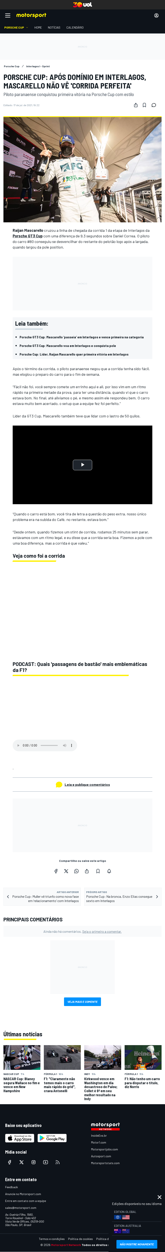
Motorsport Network (66, 1245)
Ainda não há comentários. (82, 931)
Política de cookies (80, 1239)
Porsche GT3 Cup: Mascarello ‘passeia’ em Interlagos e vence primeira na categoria (82, 337)
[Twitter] (66, 871)
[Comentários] (155, 105)
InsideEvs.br (99, 1135)
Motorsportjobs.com (104, 1149)
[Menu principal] (7, 15)
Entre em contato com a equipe (25, 1201)
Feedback (11, 1187)
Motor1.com (98, 1142)
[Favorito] (144, 105)
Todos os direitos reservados (103, 1245)
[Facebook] (56, 871)
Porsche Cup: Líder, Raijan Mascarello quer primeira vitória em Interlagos (74, 354)
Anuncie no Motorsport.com (23, 1194)
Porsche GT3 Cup (28, 236)
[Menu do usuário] (156, 15)
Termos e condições (52, 1239)
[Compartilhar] (135, 105)
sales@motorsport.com (20, 1207)
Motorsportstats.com (105, 1163)
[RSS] (57, 1162)
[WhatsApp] (76, 871)
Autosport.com (101, 1156)
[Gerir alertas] (109, 871)
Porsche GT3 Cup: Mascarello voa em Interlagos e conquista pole (68, 346)
